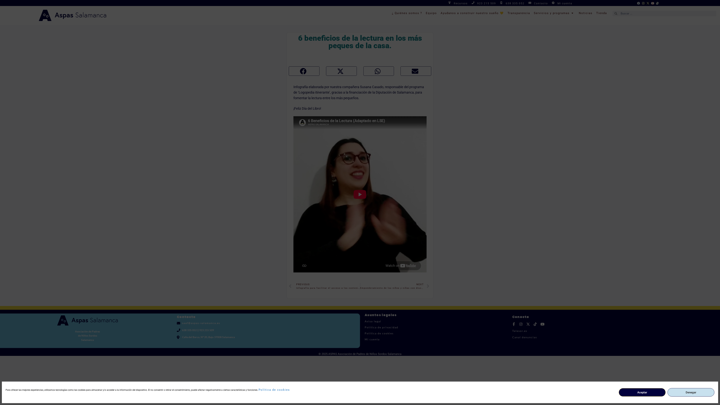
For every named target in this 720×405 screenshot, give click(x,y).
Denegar (691, 392)
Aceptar (642, 392)
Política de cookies (274, 390)
